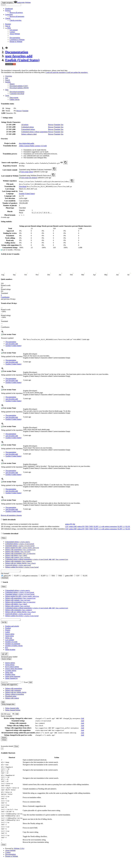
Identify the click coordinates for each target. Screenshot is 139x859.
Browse (19, 111)
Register (8, 24)
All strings (24, 125)
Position (8, 628)
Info (6, 78)
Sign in (7, 26)
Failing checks (14, 99)
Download (22, 186)
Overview (8, 76)
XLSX (127, 526)
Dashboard (9, 9)
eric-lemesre (33, 178)
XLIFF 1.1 (121, 526)
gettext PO (81, 526)
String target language (12, 676)
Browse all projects (16, 12)
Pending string (10, 674)
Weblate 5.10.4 (19, 848)
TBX (87, 526)
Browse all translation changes (11, 515)
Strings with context (12, 698)
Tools (7, 95)
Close (16, 746)
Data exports (14, 97)
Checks (7, 18)
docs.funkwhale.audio (26, 143)
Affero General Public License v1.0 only (33, 146)
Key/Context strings (12, 667)
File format (5, 573)
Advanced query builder (9, 657)
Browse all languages (17, 16)
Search (7, 80)
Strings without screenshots (14, 694)
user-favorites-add (18, 56)
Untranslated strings (28, 129)
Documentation (15, 38)
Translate (25, 111)
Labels (7, 632)
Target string (9, 636)
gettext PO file (70, 524)
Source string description (13, 668)
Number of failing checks (14, 646)
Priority (7, 630)
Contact (12, 32)
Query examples (6, 716)
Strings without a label (29, 134)
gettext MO (73, 526)
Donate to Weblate (16, 41)
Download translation (17, 92)
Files (6, 90)
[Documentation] (1, 118)
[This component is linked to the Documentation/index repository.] (61, 163)
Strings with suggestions (13, 688)
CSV (67, 526)
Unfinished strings (27, 127)
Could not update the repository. (77, 72)
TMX (91, 526)
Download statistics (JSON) (19, 88)
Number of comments (12, 644)
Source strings (10, 663)
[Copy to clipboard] (65, 162)
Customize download (17, 94)
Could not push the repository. (55, 72)
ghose (31, 172)
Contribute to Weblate (17, 40)
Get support (14, 30)
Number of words (11, 642)
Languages (9, 14)
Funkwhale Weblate (24, 2)
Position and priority (12, 626)
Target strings (9, 665)
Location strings (10, 670)
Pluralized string (10, 696)
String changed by (11, 678)
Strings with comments (13, 690)
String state (9, 672)
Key (6, 647)
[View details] (2, 332)
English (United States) (22, 60)
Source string (9, 634)
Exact (26, 682)
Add (30, 682)
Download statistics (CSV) (19, 86)
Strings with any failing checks (15, 692)
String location (10, 649)
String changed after (12, 708)
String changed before (12, 710)
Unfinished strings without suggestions (34, 132)
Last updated (9, 640)
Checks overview (16, 20)
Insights (8, 82)
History (12, 84)
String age (8, 638)
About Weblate (15, 34)
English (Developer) (30, 354)
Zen (62, 125)
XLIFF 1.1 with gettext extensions (105, 526)
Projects (8, 10)
